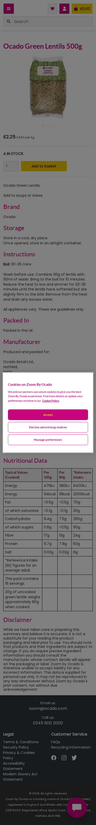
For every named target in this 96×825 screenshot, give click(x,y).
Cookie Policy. (50, 400)
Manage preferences (48, 439)
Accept (48, 414)
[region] (47, 412)
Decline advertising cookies (48, 427)
